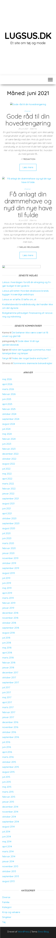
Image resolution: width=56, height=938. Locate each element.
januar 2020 (8, 553)
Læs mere (28, 167)
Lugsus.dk (28, 35)
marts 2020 (8, 543)
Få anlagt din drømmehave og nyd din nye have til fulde (28, 204)
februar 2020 (9, 548)
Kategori (6, 907)
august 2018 (8, 632)
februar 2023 (9, 448)
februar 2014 (8, 856)
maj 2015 (6, 786)
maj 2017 (6, 697)
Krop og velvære (11, 912)
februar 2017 (8, 712)
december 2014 (10, 806)
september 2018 (10, 627)
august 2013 (8, 881)
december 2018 (10, 612)
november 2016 (10, 727)
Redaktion (29, 159)
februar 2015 (8, 796)
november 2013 (10, 866)
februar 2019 (8, 602)
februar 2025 (9, 409)
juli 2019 (6, 578)
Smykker (6, 917)
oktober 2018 (9, 622)
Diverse (27, 111)
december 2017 (10, 672)
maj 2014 (6, 841)
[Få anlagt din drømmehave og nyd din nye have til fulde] (28, 180)
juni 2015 (6, 781)
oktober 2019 (9, 563)
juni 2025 (6, 399)
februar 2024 (9, 438)
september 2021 (10, 498)
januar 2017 (8, 717)
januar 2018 (8, 667)
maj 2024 (7, 433)
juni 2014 (6, 836)
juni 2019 (6, 583)
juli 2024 (6, 429)
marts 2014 (8, 851)
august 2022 (8, 463)
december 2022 (10, 453)
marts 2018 (8, 657)
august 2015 (8, 771)
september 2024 (10, 419)
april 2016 (7, 752)
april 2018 (7, 652)
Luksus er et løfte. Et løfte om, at (19, 299)
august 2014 (8, 826)
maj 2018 (6, 647)
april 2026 (7, 384)
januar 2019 (8, 607)
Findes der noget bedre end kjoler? (29, 358)
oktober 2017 (9, 677)
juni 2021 (6, 508)
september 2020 (10, 523)
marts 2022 (8, 483)
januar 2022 (8, 493)
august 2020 (8, 528)
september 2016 (10, 737)
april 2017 (7, 702)
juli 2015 (6, 776)
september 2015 (10, 767)
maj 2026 (7, 379)
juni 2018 (6, 642)
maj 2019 (6, 588)
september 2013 (10, 876)
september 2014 (10, 821)
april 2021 (7, 513)
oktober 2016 (9, 732)
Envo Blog (43, 931)
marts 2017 (8, 707)
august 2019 (8, 573)
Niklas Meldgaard (29, 247)
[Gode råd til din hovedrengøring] (28, 104)
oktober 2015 (9, 762)
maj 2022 (7, 473)
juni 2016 (6, 747)
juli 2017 (6, 687)
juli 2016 (6, 742)
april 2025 (7, 404)
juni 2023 (6, 443)
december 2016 (10, 722)
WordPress (24, 931)
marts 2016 (8, 757)
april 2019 (7, 593)
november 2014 (10, 811)
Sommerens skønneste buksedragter (32, 363)
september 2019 (10, 568)
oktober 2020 (9, 518)
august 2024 (8, 424)
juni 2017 (6, 692)
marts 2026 (8, 389)
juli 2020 (6, 533)
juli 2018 (6, 637)
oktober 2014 (9, 816)
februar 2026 (9, 394)
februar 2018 (8, 662)
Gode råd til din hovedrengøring (28, 119)
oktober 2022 (9, 458)
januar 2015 (8, 801)
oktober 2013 (9, 871)
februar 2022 (9, 488)
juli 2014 (6, 831)
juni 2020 (6, 538)
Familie (5, 902)
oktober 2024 (9, 414)
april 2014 (7, 846)
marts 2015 (8, 791)
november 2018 (10, 617)
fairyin (5, 358)
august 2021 (8, 503)
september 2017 (10, 682)
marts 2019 (8, 598)
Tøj (4, 922)
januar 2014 (8, 861)
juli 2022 (6, 468)
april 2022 (7, 478)
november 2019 (10, 558)
